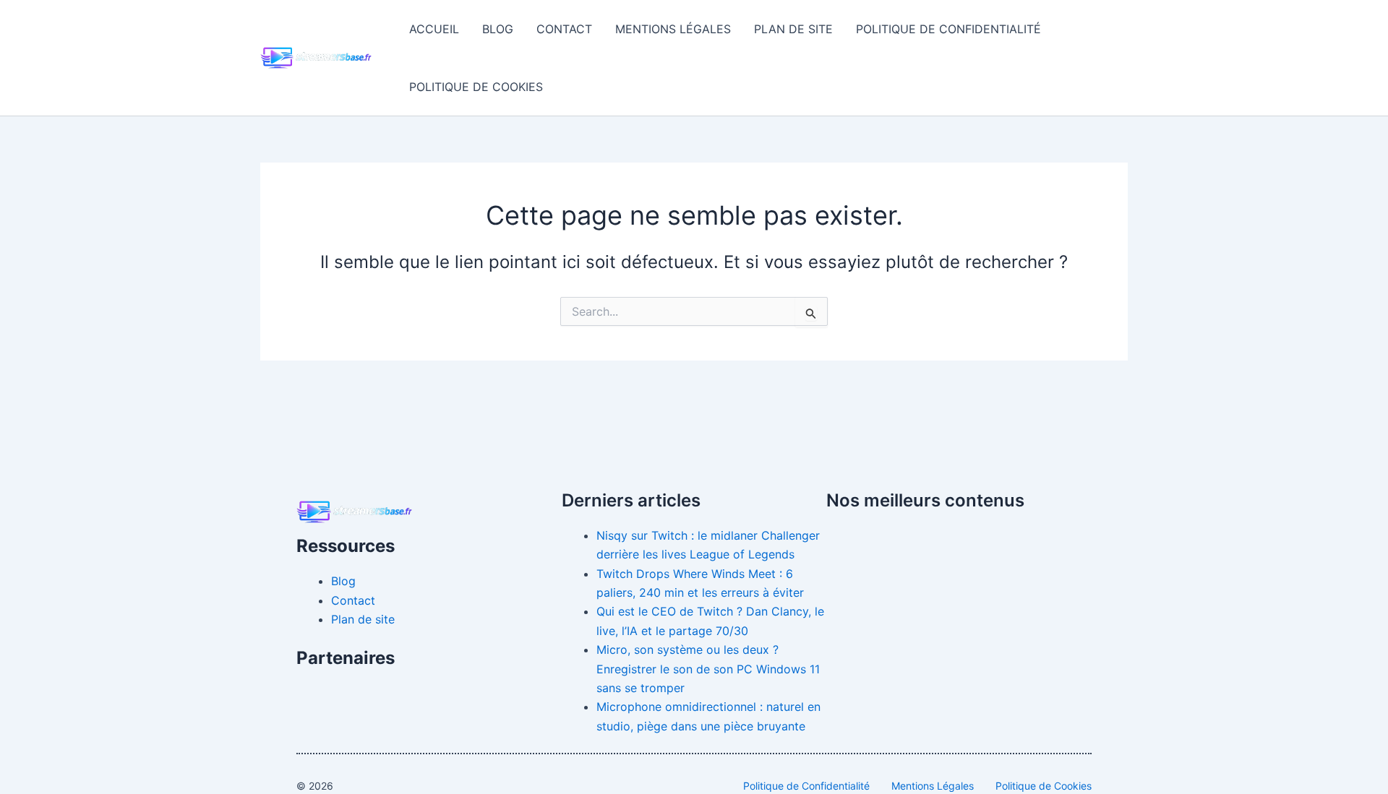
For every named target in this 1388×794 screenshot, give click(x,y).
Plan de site (793, 29)
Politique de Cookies (476, 86)
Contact (564, 29)
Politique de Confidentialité (948, 29)
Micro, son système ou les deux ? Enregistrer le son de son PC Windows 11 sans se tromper (708, 668)
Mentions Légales (673, 29)
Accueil (434, 29)
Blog (497, 29)
